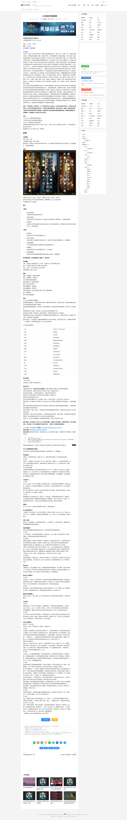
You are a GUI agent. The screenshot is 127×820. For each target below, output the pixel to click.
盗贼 (98, 32)
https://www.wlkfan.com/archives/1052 (39, 731)
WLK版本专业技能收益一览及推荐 (68, 754)
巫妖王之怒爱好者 (26, 5)
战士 (82, 32)
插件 (102, 5)
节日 (98, 34)
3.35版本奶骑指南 (49, 16)
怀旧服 (90, 17)
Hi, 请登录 (23, 2)
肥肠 (82, 22)
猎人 (98, 39)
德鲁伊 (98, 25)
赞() (65, 19)
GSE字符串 (91, 29)
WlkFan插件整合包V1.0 (28, 787)
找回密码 (35, 2)
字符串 (90, 37)
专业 (84, 5)
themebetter (59, 814)
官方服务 (99, 29)
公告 (90, 32)
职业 (79, 5)
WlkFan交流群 (72, 5)
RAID (82, 37)
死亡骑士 (99, 22)
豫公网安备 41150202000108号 (72, 814)
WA (88, 5)
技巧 (90, 22)
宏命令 (97, 5)
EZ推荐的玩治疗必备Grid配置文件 (38, 430)
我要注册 (29, 2)
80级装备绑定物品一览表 (29, 754)
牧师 (90, 27)
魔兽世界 (35, 9)
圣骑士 (52, 19)
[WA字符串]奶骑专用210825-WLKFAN (51, 427)
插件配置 (91, 34)
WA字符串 (83, 20)
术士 (90, 25)
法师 (82, 39)
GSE (92, 5)
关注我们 (103, 2)
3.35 (41, 748)
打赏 (55, 719)
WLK (46, 748)
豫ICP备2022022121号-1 (84, 814)
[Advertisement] (49, 765)
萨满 (90, 39)
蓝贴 (98, 37)
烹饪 (88, 156)
